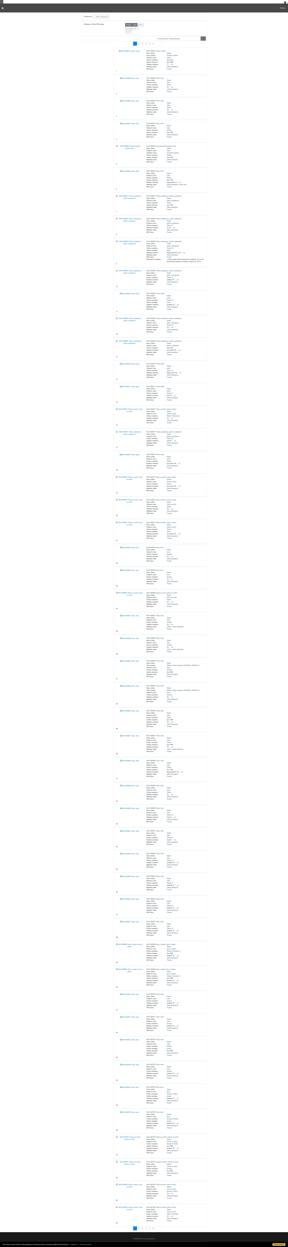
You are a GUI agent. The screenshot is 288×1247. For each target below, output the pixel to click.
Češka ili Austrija (172, 1214)
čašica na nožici (172, 1141)
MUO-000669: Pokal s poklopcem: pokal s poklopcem (164, 341)
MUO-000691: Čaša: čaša (155, 831)
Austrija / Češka (172, 1094)
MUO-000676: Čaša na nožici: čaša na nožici (161, 500)
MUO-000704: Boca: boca (154, 1087)
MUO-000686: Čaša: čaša (155, 711)
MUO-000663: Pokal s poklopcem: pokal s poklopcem (164, 241)
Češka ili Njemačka (173, 416)
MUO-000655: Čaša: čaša (155, 78)
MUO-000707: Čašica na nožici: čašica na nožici (162, 1162)
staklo (169, 649)
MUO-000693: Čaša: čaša (155, 876)
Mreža (140, 25)
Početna (282, 8)
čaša (168, 82)
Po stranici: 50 (131, 28)
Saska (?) (170, 370)
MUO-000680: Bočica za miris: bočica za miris (161, 593)
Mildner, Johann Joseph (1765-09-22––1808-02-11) (183, 665)
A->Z (128, 32)
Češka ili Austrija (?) (173, 951)
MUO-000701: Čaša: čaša (155, 1017)
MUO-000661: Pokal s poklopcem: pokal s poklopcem (164, 196)
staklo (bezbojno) (101, 16)
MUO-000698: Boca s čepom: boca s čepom (161, 944)
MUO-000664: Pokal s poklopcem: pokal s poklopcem (164, 271)
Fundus (169, 69)
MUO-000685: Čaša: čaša (155, 686)
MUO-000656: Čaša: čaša (155, 101)
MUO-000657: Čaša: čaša (155, 123)
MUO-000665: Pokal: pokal (155, 293)
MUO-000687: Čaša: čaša (155, 736)
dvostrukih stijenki (173, 153)
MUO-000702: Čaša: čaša (155, 1039)
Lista (134, 25)
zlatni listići (183, 184)
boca (168, 552)
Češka (169, 85)
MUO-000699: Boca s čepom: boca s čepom (161, 969)
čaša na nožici (171, 413)
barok (168, 250)
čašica (169, 58)
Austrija (169, 554)
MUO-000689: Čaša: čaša (155, 785)
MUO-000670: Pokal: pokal (155, 364)
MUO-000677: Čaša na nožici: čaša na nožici (161, 522)
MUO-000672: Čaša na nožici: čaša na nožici (161, 409)
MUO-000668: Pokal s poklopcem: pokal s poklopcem (164, 318)
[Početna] (3, 8)
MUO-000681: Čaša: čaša (155, 615)
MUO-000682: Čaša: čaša (155, 638)
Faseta (128, 25)
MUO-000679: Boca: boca (154, 570)
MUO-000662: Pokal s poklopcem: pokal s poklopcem (164, 219)
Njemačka (170, 60)
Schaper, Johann (172, 55)
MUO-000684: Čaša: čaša (155, 661)
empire (169, 1048)
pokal (168, 298)
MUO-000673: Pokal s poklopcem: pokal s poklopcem (164, 432)
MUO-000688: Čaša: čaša (155, 760)
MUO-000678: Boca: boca (154, 547)
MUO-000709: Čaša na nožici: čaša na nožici (161, 1207)
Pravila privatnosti (85, 1244)
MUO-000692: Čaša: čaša (155, 853)
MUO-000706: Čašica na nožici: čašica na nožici (162, 1137)
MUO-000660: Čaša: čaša (155, 171)
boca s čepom (171, 949)
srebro (169, 627)
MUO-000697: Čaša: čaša (155, 921)
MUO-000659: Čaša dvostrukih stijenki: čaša (161, 146)
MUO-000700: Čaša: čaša (155, 994)
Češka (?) (170, 225)
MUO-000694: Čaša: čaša (155, 899)
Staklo (169, 53)
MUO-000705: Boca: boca (154, 1112)
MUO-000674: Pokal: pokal (155, 454)
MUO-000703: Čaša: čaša (155, 1064)
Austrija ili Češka (172, 1119)
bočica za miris (172, 597)
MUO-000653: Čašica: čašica (156, 51)
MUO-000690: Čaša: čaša (155, 808)
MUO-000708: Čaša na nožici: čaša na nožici (161, 1184)
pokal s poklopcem (173, 200)
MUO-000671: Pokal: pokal (155, 386)
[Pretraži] (203, 38)
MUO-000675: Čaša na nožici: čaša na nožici (161, 477)
